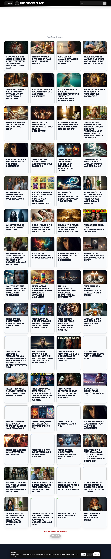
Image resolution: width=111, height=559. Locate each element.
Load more (55, 535)
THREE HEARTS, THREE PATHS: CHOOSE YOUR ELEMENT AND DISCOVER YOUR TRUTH (66, 165)
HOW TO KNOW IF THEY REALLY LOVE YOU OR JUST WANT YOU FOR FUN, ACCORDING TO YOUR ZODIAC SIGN (94, 455)
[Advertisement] (55, 19)
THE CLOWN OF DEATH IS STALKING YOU (67, 423)
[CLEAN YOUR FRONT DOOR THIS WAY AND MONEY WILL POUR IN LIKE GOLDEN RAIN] (69, 113)
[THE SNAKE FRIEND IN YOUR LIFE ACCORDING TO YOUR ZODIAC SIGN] (95, 215)
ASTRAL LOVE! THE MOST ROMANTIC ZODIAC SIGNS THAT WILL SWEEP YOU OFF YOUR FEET (94, 487)
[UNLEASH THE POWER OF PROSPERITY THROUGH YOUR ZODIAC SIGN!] (95, 80)
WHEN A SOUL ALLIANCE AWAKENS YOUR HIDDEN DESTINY (68, 60)
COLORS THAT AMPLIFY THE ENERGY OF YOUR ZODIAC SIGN (42, 255)
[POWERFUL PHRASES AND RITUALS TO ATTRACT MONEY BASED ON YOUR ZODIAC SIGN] (16, 80)
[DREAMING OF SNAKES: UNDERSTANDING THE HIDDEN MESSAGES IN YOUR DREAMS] (69, 183)
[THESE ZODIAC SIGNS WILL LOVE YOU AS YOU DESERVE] (16, 440)
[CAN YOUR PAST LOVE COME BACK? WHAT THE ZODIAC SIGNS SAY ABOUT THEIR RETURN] (43, 473)
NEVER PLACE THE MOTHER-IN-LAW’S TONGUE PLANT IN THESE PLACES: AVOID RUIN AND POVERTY (93, 197)
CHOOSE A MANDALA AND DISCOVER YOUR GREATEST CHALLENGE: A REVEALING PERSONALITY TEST (42, 197)
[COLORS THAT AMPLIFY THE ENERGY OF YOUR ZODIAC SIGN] (43, 244)
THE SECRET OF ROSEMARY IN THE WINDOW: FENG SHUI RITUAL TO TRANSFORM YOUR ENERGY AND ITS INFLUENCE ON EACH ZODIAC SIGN (94, 130)
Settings (96, 554)
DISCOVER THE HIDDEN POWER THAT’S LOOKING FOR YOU (94, 392)
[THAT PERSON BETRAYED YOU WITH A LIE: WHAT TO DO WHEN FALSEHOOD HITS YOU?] (69, 379)
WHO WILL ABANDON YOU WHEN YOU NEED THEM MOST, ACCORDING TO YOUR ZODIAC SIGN (16, 487)
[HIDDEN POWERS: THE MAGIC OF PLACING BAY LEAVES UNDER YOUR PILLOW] (43, 215)
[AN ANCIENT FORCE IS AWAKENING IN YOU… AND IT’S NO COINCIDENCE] (43, 80)
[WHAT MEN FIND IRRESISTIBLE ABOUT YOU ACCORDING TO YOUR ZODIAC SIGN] (16, 183)
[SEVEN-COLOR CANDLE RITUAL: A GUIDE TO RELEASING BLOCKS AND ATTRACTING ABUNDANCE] (43, 277)
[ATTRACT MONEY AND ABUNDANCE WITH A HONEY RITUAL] (95, 309)
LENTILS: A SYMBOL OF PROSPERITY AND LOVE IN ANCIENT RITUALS (41, 60)
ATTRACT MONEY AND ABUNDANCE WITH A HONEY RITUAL (92, 322)
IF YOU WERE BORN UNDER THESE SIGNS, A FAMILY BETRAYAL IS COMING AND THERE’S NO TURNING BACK (16, 62)
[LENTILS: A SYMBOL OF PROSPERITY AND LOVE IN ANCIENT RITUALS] (43, 47)
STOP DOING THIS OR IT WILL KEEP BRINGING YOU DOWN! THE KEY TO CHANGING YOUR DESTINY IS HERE (68, 95)
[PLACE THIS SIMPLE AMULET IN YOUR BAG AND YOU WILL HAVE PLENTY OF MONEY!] (95, 47)
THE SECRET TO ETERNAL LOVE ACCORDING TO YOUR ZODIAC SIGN (42, 162)
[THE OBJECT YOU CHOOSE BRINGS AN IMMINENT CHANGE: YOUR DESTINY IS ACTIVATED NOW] (43, 309)
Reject (89, 554)
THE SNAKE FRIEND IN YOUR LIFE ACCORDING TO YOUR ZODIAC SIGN (94, 228)
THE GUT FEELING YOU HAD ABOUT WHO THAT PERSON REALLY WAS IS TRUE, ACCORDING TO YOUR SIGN (42, 518)
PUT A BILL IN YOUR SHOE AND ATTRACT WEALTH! (67, 515)
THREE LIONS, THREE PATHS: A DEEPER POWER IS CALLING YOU (41, 424)
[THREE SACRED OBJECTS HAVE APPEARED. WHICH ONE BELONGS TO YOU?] (16, 309)
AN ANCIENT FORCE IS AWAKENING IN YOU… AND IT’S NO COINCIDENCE (42, 92)
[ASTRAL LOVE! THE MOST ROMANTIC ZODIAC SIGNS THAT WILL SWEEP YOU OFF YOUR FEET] (95, 473)
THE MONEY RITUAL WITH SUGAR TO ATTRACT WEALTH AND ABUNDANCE (93, 162)
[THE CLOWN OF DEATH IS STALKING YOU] (69, 412)
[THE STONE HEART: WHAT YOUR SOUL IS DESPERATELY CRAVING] (43, 440)
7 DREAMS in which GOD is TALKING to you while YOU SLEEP (15, 125)
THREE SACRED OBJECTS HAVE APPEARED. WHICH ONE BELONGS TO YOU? (15, 323)
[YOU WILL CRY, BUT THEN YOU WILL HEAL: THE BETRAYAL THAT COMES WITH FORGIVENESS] (16, 277)
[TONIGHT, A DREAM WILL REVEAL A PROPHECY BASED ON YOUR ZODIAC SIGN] (16, 412)
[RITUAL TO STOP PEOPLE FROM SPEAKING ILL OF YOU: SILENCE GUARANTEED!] (43, 113)
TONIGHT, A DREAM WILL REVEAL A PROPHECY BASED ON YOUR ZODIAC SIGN (16, 424)
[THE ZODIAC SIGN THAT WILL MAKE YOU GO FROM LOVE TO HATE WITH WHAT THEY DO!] (69, 342)
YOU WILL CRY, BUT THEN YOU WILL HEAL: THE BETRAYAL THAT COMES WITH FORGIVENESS (16, 290)
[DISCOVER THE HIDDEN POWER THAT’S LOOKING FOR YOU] (95, 379)
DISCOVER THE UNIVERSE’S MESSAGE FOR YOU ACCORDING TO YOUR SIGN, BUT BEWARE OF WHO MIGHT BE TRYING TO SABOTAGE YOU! (16, 359)
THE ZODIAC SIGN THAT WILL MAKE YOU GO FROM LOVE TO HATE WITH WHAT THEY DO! (68, 356)
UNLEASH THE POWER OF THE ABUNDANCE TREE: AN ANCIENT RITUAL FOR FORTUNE (68, 228)
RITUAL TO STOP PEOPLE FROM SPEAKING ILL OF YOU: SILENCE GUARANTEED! (42, 126)
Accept (83, 554)
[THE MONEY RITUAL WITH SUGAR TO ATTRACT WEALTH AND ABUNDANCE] (95, 150)
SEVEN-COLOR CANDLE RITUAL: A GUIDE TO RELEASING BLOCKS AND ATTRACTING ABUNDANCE (42, 291)
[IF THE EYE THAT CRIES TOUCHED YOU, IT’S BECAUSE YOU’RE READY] (95, 244)
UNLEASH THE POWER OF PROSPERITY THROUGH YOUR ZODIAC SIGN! (94, 92)
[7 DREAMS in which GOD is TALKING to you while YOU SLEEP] (16, 113)
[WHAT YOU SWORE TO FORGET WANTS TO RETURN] (16, 215)
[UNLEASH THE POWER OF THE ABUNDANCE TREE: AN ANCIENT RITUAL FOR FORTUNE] (69, 215)
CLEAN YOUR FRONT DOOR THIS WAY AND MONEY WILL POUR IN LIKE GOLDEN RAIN (68, 125)
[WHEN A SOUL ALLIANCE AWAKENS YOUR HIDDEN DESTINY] (69, 47)
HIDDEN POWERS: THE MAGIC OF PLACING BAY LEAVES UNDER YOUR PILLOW (42, 228)
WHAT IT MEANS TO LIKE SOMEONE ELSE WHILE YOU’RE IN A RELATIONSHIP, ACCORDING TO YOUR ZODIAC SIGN (16, 258)
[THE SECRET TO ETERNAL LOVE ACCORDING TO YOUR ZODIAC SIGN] (43, 150)
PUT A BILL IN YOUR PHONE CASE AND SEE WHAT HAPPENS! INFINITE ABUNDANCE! (68, 486)
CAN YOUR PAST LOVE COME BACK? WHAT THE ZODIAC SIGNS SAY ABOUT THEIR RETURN (42, 487)
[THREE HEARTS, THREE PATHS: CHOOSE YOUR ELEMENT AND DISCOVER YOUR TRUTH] (69, 150)
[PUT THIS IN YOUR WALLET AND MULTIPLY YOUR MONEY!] (95, 504)
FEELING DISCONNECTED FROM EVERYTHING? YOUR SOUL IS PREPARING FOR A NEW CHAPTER (68, 291)
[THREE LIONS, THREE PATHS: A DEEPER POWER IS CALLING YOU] (43, 412)
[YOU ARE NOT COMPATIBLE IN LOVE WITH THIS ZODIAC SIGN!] (95, 342)
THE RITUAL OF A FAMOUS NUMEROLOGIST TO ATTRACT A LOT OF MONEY (93, 290)
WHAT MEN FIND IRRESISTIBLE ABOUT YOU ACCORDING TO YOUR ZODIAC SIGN (15, 195)
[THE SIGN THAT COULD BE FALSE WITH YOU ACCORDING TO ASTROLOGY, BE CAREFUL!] (69, 309)
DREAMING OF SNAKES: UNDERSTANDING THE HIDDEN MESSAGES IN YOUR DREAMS (68, 196)
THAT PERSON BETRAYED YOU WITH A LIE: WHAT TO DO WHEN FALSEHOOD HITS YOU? (68, 393)
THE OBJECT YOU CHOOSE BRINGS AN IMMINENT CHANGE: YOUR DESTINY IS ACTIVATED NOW (41, 323)
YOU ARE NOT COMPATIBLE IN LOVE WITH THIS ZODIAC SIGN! (94, 355)
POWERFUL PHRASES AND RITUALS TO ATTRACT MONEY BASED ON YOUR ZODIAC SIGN (16, 94)
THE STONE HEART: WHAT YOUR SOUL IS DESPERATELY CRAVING (41, 453)
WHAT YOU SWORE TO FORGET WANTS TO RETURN (15, 227)
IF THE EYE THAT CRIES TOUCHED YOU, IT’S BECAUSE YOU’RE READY (94, 256)
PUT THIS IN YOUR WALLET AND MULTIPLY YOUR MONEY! (92, 516)
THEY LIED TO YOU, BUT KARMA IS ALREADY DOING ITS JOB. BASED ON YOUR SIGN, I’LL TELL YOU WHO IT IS (42, 394)
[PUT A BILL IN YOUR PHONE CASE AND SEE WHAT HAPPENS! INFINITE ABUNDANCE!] (69, 473)
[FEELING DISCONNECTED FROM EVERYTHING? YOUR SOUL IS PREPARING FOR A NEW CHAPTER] (69, 277)
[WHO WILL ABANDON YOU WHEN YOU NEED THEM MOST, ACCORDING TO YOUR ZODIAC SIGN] (16, 473)
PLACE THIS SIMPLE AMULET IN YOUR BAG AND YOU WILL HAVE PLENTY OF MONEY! (94, 60)
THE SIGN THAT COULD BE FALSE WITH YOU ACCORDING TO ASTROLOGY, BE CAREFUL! (66, 324)
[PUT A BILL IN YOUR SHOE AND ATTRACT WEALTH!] (69, 504)
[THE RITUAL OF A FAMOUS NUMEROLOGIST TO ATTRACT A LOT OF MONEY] (95, 277)
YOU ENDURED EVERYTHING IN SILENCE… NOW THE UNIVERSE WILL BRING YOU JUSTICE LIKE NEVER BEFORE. (42, 357)
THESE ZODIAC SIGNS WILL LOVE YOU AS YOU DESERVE (16, 452)
